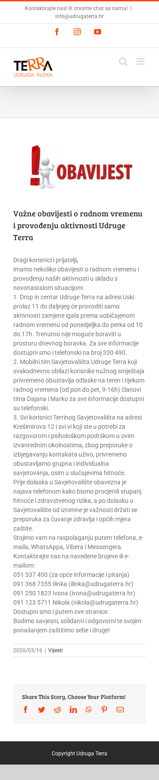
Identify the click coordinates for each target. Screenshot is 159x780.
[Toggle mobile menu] (141, 61)
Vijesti (55, 650)
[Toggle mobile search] (123, 61)
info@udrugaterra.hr (79, 16)
